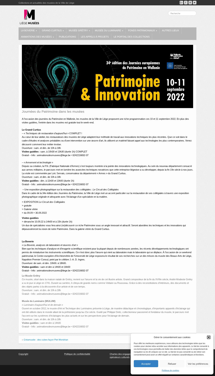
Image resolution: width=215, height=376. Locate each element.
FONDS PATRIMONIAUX (142, 30)
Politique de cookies (170, 370)
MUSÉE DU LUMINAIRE (108, 30)
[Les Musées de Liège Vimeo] (190, 2)
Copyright (23, 354)
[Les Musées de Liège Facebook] (186, 2)
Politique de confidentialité (77, 354)
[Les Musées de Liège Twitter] (194, 2)
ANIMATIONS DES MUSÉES (36, 36)
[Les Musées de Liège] (29, 15)
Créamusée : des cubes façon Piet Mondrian (46, 339)
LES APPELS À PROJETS (95, 36)
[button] (208, 337)
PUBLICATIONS (67, 36)
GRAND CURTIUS (52, 30)
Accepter (146, 363)
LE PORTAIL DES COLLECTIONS (132, 36)
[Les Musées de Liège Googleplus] (181, 2)
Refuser (172, 363)
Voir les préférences (198, 363)
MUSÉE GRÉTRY (78, 30)
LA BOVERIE (28, 30)
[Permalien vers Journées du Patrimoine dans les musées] (107, 76)
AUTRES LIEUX (170, 30)
